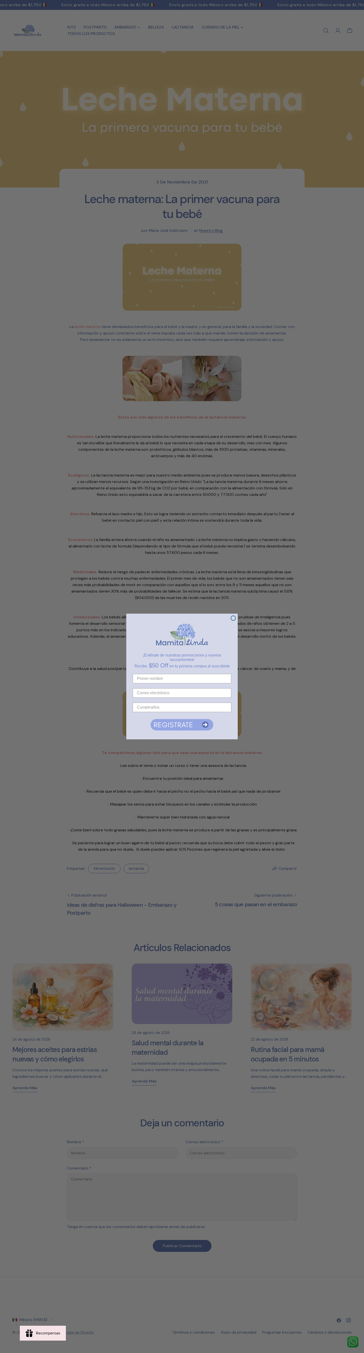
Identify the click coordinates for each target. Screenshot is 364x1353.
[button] (182, 724)
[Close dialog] (233, 618)
